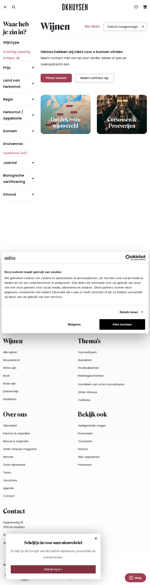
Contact (9, 496)
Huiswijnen (85, 360)
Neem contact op (94, 78)
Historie (8, 457)
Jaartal (10, 162)
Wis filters (92, 26)
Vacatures (10, 480)
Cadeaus (84, 400)
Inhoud (9, 194)
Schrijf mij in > (53, 569)
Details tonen (129, 312)
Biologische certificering (14, 178)
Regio (8, 99)
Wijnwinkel (10, 426)
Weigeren (74, 324)
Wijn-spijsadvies (89, 457)
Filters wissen (56, 78)
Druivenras (13, 143)
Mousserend (11, 360)
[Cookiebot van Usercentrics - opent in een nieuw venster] (128, 258)
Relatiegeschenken (91, 376)
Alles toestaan (122, 324)
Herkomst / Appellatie (13, 115)
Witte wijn (9, 368)
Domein (10, 131)
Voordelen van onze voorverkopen (101, 384)
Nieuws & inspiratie (16, 441)
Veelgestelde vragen (92, 426)
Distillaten (9, 399)
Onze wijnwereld (14, 465)
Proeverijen (85, 433)
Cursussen (85, 441)
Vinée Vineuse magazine (20, 449)
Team (7, 472)
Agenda (8, 488)
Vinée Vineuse (87, 392)
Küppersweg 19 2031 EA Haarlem (14, 524)
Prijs (7, 67)
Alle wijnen (10, 352)
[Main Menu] (5, 7)
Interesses (85, 465)
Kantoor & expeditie (16, 433)
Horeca (83, 449)
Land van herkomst (12, 83)
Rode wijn (9, 384)
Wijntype (11, 42)
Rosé (6, 376)
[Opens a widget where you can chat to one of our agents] (135, 578)
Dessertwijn (11, 391)
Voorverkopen (87, 352)
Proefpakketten (88, 368)
